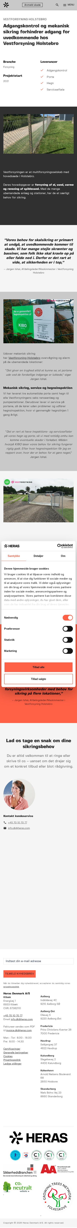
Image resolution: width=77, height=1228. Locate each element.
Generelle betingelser (15, 1053)
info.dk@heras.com (19, 828)
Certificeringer (11, 1049)
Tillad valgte (38, 678)
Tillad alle (38, 667)
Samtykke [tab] (14, 555)
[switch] (68, 629)
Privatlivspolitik (12, 1060)
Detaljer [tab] (39, 555)
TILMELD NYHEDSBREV (19, 974)
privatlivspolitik (11, 987)
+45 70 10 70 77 (17, 823)
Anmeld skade (32, 5)
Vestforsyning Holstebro (24, 358)
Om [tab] (63, 555)
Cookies (8, 1056)
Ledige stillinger (12, 1064)
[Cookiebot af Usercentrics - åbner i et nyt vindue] (57, 546)
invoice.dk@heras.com (19, 1030)
